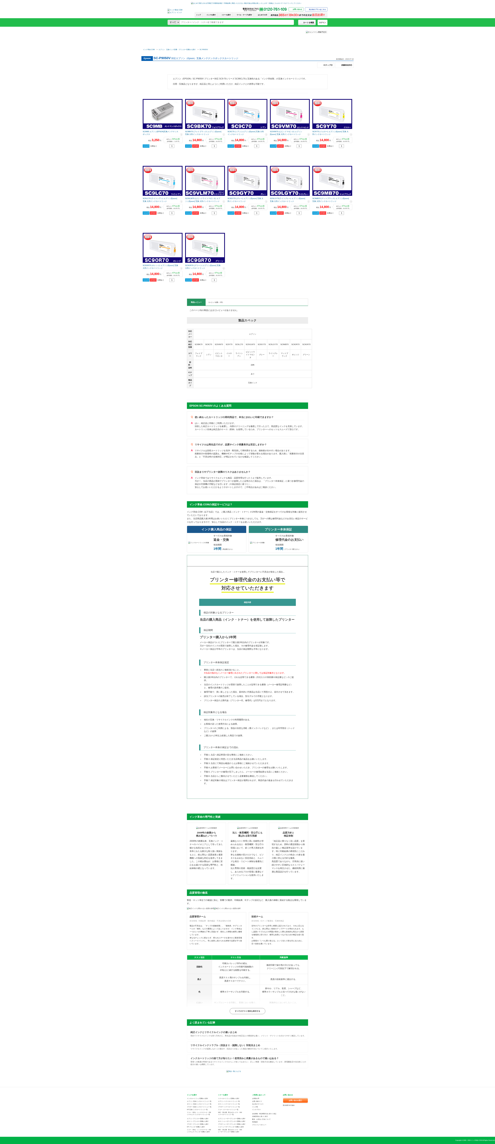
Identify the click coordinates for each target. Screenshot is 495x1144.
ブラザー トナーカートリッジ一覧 (229, 1107)
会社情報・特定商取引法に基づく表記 (264, 1113)
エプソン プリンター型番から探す (198, 1118)
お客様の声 (255, 1098)
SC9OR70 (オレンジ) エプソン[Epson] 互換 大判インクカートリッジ (160, 266)
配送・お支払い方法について (261, 1119)
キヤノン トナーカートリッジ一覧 (229, 1104)
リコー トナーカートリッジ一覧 (228, 1109)
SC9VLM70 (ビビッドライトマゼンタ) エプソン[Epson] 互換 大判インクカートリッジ (202, 199)
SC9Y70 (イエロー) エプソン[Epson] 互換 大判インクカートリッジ (330, 132)
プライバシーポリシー (259, 1125)
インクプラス (256, 1109)
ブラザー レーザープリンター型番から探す (231, 1124)
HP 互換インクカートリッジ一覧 (197, 1109)
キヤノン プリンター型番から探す (198, 1121)
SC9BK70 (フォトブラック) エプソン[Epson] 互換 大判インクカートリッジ (203, 132)
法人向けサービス (257, 1104)
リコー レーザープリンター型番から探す (231, 1127)
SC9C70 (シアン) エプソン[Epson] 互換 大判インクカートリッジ (246, 132)
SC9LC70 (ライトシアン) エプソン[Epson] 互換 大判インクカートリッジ (160, 199)
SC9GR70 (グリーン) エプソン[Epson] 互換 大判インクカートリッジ (202, 266)
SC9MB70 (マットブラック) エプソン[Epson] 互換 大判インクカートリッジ (330, 199)
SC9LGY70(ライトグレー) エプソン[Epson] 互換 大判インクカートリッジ (287, 199)
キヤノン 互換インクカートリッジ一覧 (199, 1104)
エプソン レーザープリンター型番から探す (231, 1118)
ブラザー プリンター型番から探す (198, 1124)
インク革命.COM (149, 49)
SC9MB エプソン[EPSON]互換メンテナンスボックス (160, 132)
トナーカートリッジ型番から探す (228, 1098)
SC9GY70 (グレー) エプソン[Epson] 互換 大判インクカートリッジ (245, 199)
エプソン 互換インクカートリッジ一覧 (199, 1101)
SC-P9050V (204, 49)
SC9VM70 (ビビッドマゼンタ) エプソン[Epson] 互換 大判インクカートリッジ (286, 132)
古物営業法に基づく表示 (260, 1116)
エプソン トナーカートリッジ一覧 (229, 1101)
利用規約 (255, 1122)
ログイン (322, 22)
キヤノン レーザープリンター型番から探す (231, 1121)
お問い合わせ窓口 (295, 1100)
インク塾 (255, 1107)
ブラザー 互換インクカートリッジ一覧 (199, 1107)
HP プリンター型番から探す (196, 1127)
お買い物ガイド (257, 1101)
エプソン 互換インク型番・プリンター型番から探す (177, 49)
